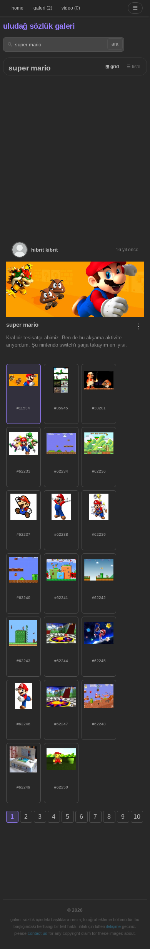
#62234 (61, 471)
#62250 (61, 787)
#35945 (61, 408)
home (17, 8)
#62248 (99, 724)
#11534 (23, 408)
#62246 (23, 724)
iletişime (113, 926)
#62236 (99, 471)
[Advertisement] (75, 154)
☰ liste (133, 66)
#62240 (23, 598)
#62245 (99, 661)
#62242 (99, 598)
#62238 (61, 534)
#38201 (99, 408)
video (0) (71, 8)
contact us (37, 933)
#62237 (23, 534)
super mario (29, 68)
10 (136, 816)
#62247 (61, 724)
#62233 (23, 471)
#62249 (23, 787)
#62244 (61, 661)
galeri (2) (42, 8)
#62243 (23, 661)
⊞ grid (112, 66)
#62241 (61, 598)
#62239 (99, 534)
